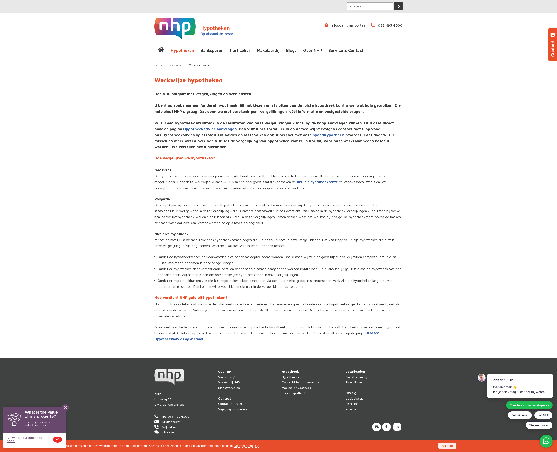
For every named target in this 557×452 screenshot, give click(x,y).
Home (158, 65)
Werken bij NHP (229, 382)
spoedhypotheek (328, 135)
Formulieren (354, 382)
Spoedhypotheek (294, 393)
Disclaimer (353, 403)
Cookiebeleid (355, 398)
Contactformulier (230, 403)
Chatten (168, 432)
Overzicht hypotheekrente (300, 382)
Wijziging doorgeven (232, 409)
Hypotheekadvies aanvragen (210, 129)
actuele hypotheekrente (317, 182)
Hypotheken (175, 65)
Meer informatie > (246, 445)
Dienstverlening (229, 387)
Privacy (351, 409)
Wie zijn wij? (227, 377)
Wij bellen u (170, 427)
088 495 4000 (390, 25)
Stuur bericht (171, 421)
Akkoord (447, 445)
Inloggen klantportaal (348, 25)
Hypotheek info (292, 377)
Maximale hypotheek (296, 387)
